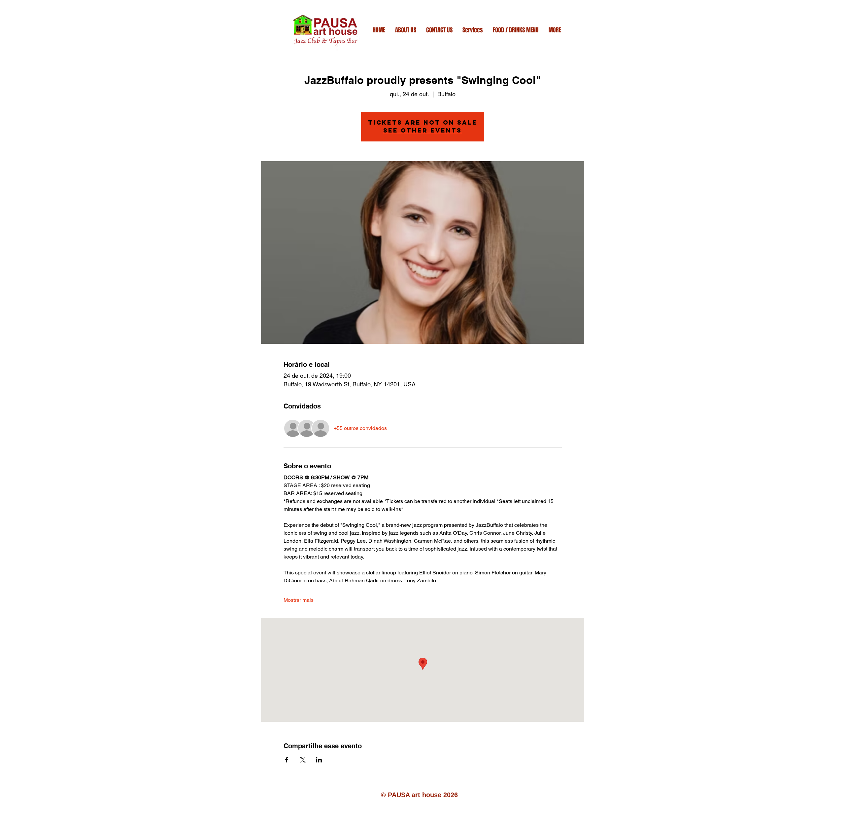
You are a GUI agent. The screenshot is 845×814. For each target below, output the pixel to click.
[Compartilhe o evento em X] (303, 759)
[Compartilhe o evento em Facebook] (287, 759)
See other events (422, 130)
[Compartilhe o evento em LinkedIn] (319, 759)
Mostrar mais (299, 600)
